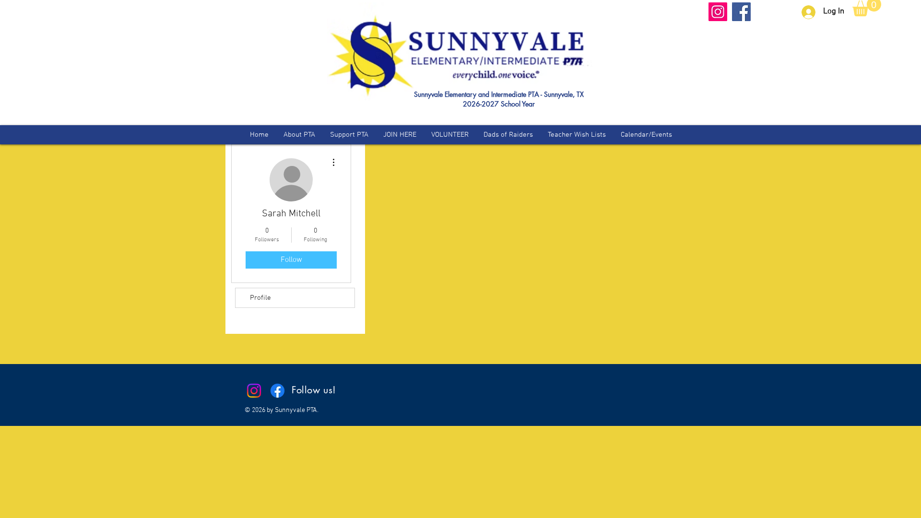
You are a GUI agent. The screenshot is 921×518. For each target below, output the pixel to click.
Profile (260, 298)
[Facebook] (741, 11)
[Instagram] (717, 11)
